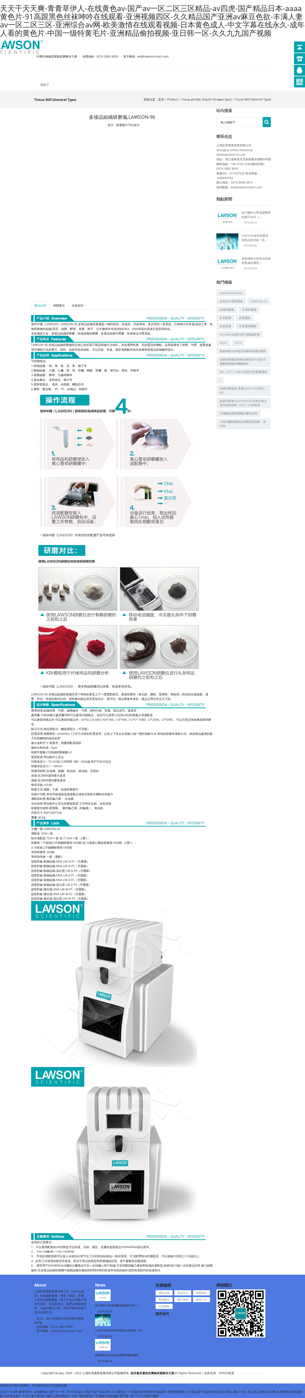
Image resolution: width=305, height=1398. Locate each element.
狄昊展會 (225, 326)
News (100, 1285)
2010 (238, 343)
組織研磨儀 (227, 309)
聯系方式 (205, 73)
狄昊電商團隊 (247, 326)
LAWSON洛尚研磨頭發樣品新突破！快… (119, 1330)
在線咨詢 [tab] (77, 305)
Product (172, 99)
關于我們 (176, 73)
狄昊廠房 (245, 318)
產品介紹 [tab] (40, 305)
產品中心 (81, 73)
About (40, 1285)
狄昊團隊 (233, 73)
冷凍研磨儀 (249, 309)
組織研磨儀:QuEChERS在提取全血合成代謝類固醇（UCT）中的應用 (243, 403)
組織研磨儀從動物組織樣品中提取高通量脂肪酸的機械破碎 (243, 361)
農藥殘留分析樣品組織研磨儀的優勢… (117, 1355)
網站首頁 (49, 73)
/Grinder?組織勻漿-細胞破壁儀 (240, 334)
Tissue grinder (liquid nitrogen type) (206, 99)
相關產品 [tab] (59, 305)
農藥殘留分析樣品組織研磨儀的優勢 (243, 351)
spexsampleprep (231, 293)
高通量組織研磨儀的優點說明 (238, 413)
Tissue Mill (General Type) (253, 99)
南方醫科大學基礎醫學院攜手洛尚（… (117, 1305)
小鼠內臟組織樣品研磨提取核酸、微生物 (243, 424)
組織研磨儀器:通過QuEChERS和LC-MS (243, 390)
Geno (223, 343)
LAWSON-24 (259, 301)
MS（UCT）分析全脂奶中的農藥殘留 (243, 372)
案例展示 (144, 73)
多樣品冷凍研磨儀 (231, 301)
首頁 (161, 99)
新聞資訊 (113, 73)
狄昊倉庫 (225, 318)
